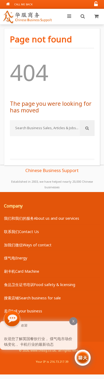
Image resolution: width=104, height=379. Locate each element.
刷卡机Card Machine (21, 271)
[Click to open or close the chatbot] (83, 358)
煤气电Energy (15, 257)
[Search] (83, 16)
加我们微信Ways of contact (27, 244)
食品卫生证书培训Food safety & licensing (39, 284)
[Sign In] (96, 4)
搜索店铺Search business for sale (32, 297)
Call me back (23, 4)
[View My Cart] (96, 16)
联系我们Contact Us (21, 231)
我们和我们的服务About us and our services (41, 218)
